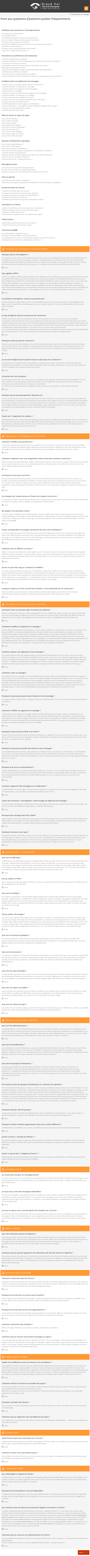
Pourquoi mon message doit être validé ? (16, 108)
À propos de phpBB (20, 1482)
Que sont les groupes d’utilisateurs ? (15, 148)
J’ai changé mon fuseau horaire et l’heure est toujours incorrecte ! (25, 65)
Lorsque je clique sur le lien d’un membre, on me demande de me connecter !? (32, 76)
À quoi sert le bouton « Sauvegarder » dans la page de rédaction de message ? (30, 106)
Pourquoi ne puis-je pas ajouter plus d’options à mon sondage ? (24, 93)
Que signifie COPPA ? (9, 36)
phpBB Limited (59, 1477)
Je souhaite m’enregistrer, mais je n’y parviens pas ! (20, 38)
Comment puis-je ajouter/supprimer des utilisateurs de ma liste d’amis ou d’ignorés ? (32, 182)
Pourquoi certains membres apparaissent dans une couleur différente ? (27, 155)
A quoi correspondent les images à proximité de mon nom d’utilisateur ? (27, 70)
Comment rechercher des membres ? (15, 197)
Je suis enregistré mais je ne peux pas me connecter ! (20, 40)
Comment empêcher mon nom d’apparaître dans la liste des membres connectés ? (31, 61)
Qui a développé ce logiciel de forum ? (15, 233)
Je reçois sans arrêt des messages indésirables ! (19, 170)
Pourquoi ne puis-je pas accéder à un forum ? (18, 97)
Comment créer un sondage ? (12, 91)
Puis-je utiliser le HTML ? (10, 121)
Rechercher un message (80, 14)
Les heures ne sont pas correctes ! (14, 63)
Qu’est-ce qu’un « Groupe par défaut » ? (16, 157)
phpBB (12, 521)
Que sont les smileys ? (10, 123)
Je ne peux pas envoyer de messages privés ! (18, 168)
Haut (6, 268)
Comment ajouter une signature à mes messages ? (20, 89)
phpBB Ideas (23, 1496)
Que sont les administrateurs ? (13, 144)
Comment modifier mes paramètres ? (15, 59)
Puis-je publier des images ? (12, 125)
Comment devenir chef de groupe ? (14, 153)
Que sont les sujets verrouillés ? (13, 134)
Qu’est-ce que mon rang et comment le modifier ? (19, 74)
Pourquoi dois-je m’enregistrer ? (13, 33)
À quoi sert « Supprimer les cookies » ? (15, 51)
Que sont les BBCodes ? (10, 119)
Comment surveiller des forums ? (13, 212)
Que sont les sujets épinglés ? (12, 131)
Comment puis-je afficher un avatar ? (15, 72)
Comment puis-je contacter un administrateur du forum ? (22, 240)
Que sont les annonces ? (10, 129)
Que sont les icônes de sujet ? (12, 136)
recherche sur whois (54, 1513)
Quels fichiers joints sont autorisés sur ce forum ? (19, 223)
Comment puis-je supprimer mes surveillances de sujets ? (22, 214)
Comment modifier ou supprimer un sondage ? (18, 95)
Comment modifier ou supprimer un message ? (18, 87)
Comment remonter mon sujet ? (13, 110)
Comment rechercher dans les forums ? (16, 191)
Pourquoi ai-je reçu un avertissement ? (15, 102)
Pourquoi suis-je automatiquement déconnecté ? (19, 48)
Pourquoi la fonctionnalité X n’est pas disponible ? (19, 235)
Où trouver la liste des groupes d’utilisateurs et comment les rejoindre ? (27, 151)
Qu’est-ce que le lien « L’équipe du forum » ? (17, 159)
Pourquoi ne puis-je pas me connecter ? (16, 42)
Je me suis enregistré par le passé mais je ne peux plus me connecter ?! (27, 44)
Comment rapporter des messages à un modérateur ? (21, 104)
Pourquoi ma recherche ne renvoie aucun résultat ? (20, 193)
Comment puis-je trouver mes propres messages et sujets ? (23, 199)
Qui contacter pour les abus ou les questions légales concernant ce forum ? (28, 238)
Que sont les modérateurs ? (12, 146)
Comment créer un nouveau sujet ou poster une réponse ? (22, 84)
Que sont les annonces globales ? (14, 127)
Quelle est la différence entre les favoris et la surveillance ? (23, 208)
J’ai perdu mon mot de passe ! (12, 46)
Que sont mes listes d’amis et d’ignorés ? (16, 180)
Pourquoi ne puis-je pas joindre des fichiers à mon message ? (24, 99)
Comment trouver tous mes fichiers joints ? (17, 225)
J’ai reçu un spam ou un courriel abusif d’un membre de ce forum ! (25, 172)
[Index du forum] (45, 5)
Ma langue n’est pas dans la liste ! (14, 68)
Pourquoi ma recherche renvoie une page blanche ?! (20, 195)
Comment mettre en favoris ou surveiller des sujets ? (20, 210)
